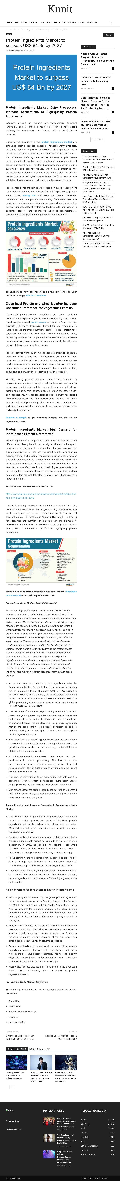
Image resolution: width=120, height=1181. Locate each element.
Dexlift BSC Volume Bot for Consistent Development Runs (97, 176)
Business (33, 22)
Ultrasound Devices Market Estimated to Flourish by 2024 (96, 81)
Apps (17, 22)
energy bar (29, 195)
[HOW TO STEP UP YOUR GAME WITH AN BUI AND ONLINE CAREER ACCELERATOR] (41, 1062)
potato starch (38, 322)
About (104, 1178)
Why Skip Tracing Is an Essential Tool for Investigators (98, 219)
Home (9, 22)
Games (24, 22)
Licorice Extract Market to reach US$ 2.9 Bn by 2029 (61, 1037)
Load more (96, 139)
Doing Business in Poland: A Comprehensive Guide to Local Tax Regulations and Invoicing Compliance (97, 187)
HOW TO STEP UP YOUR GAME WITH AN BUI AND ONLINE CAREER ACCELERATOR (98, 210)
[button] (110, 22)
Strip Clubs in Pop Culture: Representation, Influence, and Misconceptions (64, 1157)
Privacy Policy (94, 1178)
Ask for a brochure (36, 295)
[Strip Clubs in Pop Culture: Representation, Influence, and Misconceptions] (49, 1154)
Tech (42, 22)
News (16, 30)
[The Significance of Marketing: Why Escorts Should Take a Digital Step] (49, 1138)
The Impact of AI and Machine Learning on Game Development (97, 245)
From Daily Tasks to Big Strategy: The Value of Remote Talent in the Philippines (98, 199)
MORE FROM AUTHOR (39, 1049)
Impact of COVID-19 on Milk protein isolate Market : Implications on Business (96, 125)
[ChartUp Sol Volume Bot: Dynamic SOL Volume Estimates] (16, 1062)
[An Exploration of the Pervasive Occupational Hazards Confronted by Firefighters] (66, 1062)
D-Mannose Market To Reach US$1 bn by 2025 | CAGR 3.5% (20, 1037)
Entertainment (69, 22)
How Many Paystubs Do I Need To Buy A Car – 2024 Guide (98, 226)
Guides (81, 22)
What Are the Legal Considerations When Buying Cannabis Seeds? (96, 236)
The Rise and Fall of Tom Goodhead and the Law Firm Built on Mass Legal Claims (98, 159)
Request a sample (16, 417)
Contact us (92, 22)
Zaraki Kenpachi (15, 50)
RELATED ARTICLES (17, 1049)
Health (57, 22)
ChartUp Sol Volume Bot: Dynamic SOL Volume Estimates (15, 1075)
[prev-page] (8, 1087)
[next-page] (12, 1087)
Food (48, 22)
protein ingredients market (57, 142)
